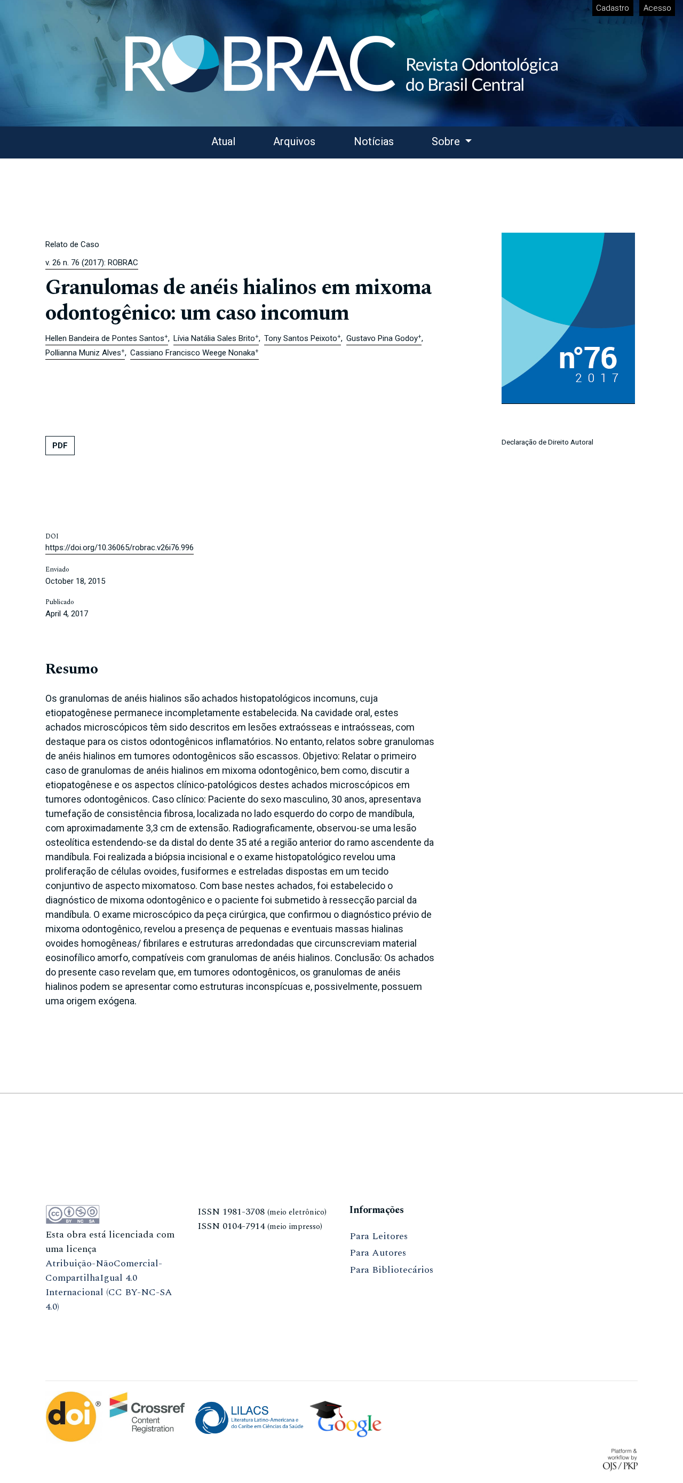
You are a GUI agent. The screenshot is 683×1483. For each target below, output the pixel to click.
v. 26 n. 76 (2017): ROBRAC (91, 262)
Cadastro (612, 8)
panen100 (217, 1243)
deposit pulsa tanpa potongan (109, 1324)
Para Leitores (379, 1236)
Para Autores (378, 1253)
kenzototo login (79, 1341)
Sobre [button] (447, 141)
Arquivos (294, 141)
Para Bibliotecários (391, 1270)
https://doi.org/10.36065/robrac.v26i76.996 (119, 547)
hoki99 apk (220, 1277)
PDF (60, 445)
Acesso (657, 8)
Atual (223, 141)
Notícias (374, 141)
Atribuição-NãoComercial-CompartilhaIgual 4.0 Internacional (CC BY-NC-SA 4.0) (108, 1285)
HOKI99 (215, 1311)
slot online (220, 1260)
